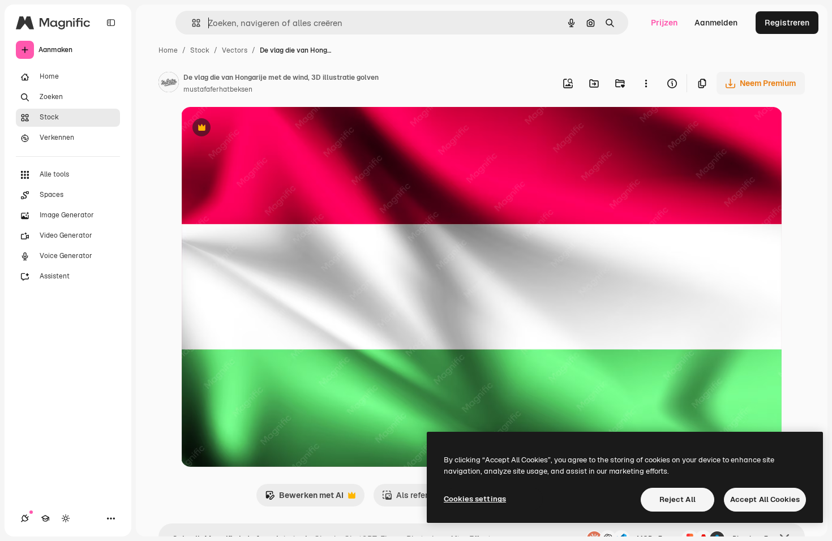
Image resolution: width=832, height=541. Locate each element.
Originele (255, 128)
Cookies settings (475, 499)
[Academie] (45, 518)
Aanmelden (715, 23)
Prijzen (664, 23)
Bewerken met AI (304, 498)
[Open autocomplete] (191, 23)
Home (168, 50)
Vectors (234, 50)
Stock (199, 50)
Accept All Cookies (765, 499)
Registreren (787, 23)
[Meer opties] (645, 83)
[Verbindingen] (25, 518)
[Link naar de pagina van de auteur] (168, 84)
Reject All (677, 499)
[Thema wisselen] (66, 518)
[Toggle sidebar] (111, 23)
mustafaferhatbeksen (217, 89)
